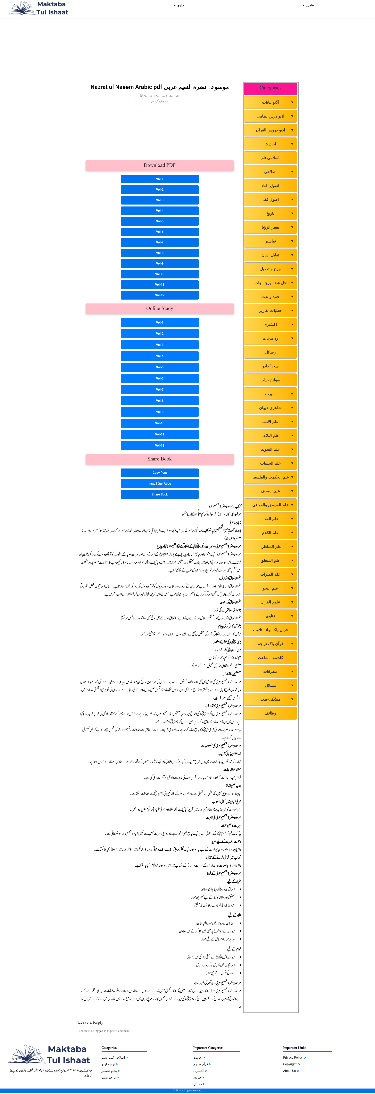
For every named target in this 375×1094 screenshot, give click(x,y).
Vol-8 (159, 253)
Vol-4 (159, 211)
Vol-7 (159, 242)
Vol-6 (159, 232)
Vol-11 (159, 284)
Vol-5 (159, 221)
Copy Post (160, 473)
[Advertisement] (187, 49)
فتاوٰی (180, 5)
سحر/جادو (270, 366)
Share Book (160, 494)
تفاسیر (310, 5)
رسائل (270, 352)
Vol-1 (159, 179)
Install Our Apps (159, 484)
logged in (100, 1031)
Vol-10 (159, 274)
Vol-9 (159, 263)
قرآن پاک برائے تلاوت (270, 630)
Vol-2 (159, 189)
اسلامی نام (270, 158)
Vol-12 (159, 295)
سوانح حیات (270, 380)
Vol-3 (159, 200)
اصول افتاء (270, 185)
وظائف (270, 713)
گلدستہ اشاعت (270, 657)
